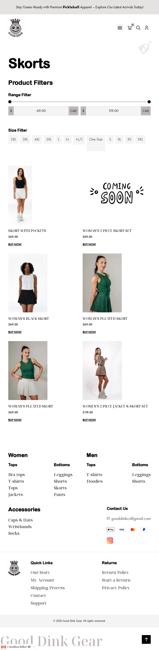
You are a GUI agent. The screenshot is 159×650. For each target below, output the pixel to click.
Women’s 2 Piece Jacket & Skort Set (115, 406)
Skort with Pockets (27, 230)
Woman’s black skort (28, 318)
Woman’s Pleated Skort (105, 318)
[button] (120, 27)
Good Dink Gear (51, 641)
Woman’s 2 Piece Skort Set (107, 230)
